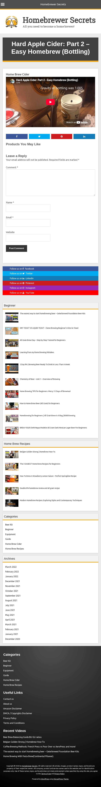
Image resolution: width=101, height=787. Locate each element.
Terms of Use (46, 774)
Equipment (10, 534)
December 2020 (12, 639)
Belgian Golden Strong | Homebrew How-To (24, 742)
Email (9, 217)
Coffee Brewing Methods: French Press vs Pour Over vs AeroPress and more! (39, 746)
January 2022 (11, 576)
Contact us (8, 699)
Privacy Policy (9, 718)
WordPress (45, 779)
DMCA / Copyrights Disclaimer (17, 713)
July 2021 (9, 605)
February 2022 (12, 571)
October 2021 (11, 591)
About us (7, 704)
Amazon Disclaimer (12, 708)
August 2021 (11, 600)
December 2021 (12, 581)
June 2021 (10, 610)
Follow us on (22, 269)
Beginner (9, 529)
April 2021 (10, 620)
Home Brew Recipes (14, 548)
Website (10, 232)
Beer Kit (9, 524)
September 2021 (13, 595)
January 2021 (11, 634)
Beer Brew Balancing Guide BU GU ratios (22, 737)
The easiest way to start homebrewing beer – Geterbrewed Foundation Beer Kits (41, 751)
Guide (8, 539)
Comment (12, 167)
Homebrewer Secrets (53, 4)
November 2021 (12, 586)
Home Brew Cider (17, 74)
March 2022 (11, 567)
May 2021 (10, 615)
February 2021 (12, 629)
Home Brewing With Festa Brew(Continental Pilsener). (28, 756)
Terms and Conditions (14, 723)
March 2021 (11, 624)
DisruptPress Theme (61, 779)
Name (10, 202)
